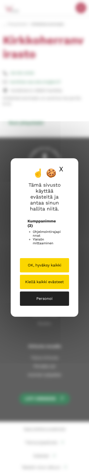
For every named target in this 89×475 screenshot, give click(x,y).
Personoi (44, 298)
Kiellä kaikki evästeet (44, 282)
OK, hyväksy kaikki (44, 265)
